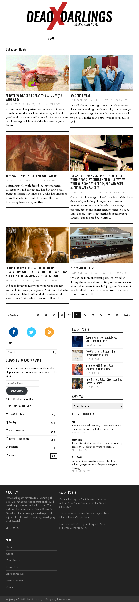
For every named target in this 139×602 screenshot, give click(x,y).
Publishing (13, 446)
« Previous (13, 315)
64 (85, 315)
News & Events (14, 580)
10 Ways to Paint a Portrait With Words (31, 175)
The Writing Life (16, 414)
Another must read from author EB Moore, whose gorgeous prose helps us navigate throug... (95, 464)
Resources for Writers (19, 438)
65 (93, 315)
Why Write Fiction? (82, 268)
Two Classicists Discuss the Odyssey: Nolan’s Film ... (100, 353)
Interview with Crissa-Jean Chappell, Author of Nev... (99, 367)
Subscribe (16, 390)
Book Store (12, 567)
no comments (53, 104)
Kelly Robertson (79, 100)
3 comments (120, 100)
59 (45, 315)
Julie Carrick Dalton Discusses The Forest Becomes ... (104, 381)
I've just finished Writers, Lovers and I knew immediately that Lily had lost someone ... (96, 427)
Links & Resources (16, 573)
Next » (127, 315)
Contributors (13, 560)
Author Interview (16, 430)
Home (9, 547)
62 (69, 315)
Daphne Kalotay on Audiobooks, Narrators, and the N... (101, 339)
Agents (12, 455)
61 (61, 315)
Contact (10, 587)
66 (101, 315)
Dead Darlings (35, 599)
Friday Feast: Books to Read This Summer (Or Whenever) (34, 97)
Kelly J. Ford (13, 104)
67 (109, 315)
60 (53, 315)
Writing (12, 422)
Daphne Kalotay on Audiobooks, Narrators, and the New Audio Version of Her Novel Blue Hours (83, 502)
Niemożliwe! (64, 599)
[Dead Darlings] (69, 28)
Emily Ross (12, 180)
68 (117, 315)
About (9, 553)
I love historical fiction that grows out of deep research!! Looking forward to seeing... (97, 445)
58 (37, 315)
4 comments (120, 272)
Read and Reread (80, 95)
